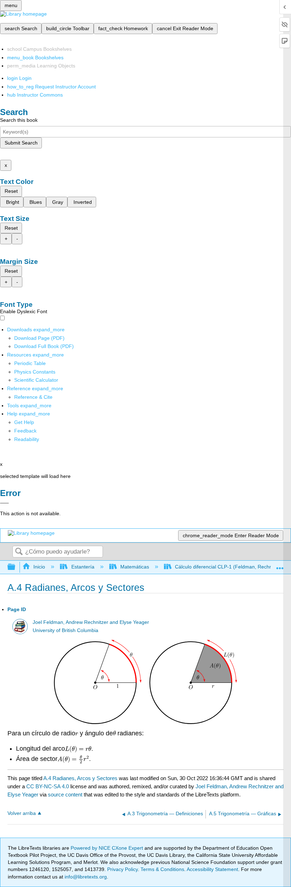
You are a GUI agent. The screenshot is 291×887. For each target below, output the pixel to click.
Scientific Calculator (36, 380)
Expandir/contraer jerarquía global (16, 567)
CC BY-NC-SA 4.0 (47, 786)
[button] (25, 431)
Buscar (18, 551)
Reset (11, 191)
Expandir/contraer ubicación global (280, 565)
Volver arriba (21, 813)
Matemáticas (134, 567)
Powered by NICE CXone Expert (107, 848)
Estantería (82, 567)
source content (65, 794)
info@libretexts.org (85, 877)
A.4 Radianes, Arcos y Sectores (80, 778)
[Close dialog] (4, 503)
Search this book (19, 120)
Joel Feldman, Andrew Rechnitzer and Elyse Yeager (91, 622)
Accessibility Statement (212, 869)
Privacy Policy (122, 869)
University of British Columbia (65, 630)
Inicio (39, 567)
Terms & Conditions (162, 869)
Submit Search (21, 143)
